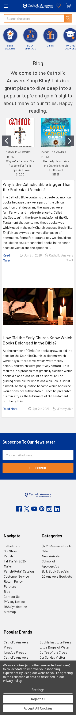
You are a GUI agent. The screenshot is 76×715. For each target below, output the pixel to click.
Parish (8, 556)
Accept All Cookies (38, 708)
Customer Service (16, 576)
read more (10, 409)
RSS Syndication (15, 607)
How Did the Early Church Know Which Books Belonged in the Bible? (37, 340)
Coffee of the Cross (53, 652)
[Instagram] (49, 509)
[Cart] (69, 6)
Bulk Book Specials (55, 571)
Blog (7, 591)
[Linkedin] (57, 509)
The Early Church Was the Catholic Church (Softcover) (56, 165)
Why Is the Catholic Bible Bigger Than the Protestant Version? (37, 187)
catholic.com (13, 546)
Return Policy (13, 581)
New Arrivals (51, 556)
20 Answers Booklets (57, 576)
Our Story (10, 551)
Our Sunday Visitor (52, 657)
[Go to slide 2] (69, 141)
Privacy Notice (14, 601)
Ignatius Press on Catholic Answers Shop (16, 657)
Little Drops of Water (54, 647)
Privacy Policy (12, 681)
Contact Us (12, 596)
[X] (26, 509)
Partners (10, 586)
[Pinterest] (42, 509)
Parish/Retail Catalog (19, 571)
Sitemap (10, 612)
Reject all (38, 699)
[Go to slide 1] (6, 141)
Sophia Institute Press (55, 642)
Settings (38, 689)
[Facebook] (19, 509)
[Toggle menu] (6, 6)
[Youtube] (34, 509)
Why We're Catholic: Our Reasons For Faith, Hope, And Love (20, 165)
